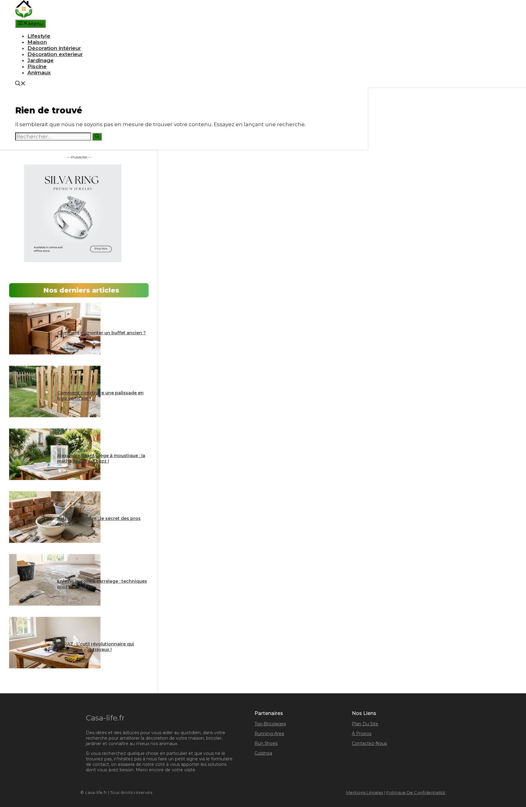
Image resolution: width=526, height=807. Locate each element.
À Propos (361, 733)
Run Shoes (266, 743)
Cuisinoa (263, 753)
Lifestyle (38, 36)
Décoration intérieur (54, 48)
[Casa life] (23, 16)
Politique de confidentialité (416, 792)
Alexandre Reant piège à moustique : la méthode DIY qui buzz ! (101, 458)
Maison (37, 42)
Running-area (269, 733)
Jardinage (40, 60)
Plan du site (365, 724)
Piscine (37, 66)
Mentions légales (364, 792)
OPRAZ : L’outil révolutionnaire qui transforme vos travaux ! (95, 646)
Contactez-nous (369, 743)
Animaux (39, 72)
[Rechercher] (97, 136)
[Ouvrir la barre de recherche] (20, 84)
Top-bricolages (270, 724)
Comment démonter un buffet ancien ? (101, 333)
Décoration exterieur (55, 54)
